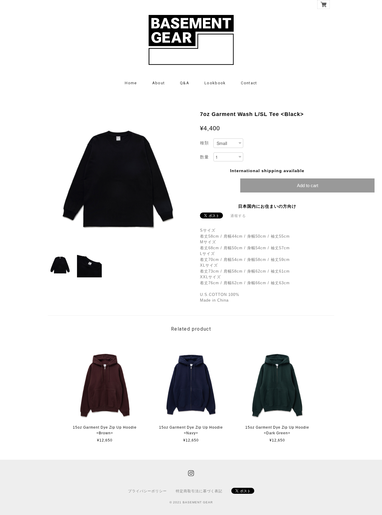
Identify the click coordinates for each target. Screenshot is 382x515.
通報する (238, 216)
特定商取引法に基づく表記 (199, 491)
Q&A (184, 83)
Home (131, 83)
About (158, 83)
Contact (249, 83)
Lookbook (215, 83)
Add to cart (307, 185)
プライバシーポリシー (147, 491)
